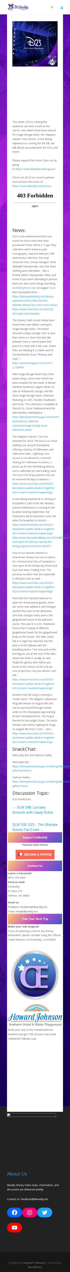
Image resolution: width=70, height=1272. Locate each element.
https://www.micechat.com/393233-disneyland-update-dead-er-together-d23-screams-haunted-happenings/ (33, 488)
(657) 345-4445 (16, 877)
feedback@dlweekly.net (33, 907)
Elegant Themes (34, 1262)
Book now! (30, 1038)
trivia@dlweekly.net (26, 911)
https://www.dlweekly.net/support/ (35, 169)
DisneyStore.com (26, 287)
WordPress (35, 1267)
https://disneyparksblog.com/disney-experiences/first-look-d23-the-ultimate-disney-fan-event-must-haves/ (35, 301)
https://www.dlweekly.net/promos (31, 186)
